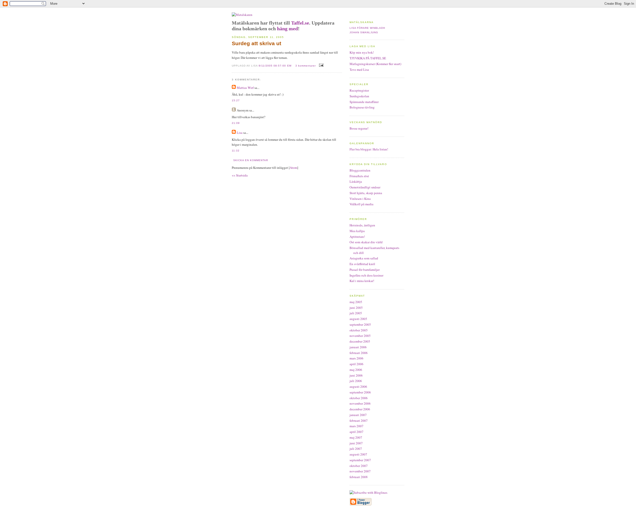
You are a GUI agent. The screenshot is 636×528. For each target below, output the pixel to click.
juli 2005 (356, 313)
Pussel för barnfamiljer (365, 269)
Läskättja (356, 181)
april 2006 (356, 364)
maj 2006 (356, 369)
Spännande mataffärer (364, 102)
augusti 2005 (358, 319)
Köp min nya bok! (362, 52)
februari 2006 (359, 353)
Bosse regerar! (359, 128)
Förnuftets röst (359, 176)
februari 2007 (359, 420)
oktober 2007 (359, 465)
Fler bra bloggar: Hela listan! (369, 149)
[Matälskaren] (242, 14)
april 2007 (356, 431)
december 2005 (360, 341)
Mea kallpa (357, 231)
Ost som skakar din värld (366, 242)
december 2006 (360, 409)
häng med (287, 28)
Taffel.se (300, 23)
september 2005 (360, 324)
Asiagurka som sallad (364, 258)
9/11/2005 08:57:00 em (275, 65)
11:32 (235, 150)
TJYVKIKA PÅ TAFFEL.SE (368, 58)
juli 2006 (356, 381)
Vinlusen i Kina (360, 198)
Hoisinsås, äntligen (362, 225)
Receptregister (359, 90)
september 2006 (360, 392)
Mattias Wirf (245, 87)
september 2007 (360, 460)
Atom (293, 167)
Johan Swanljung (364, 32)
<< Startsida (240, 175)
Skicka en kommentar (250, 160)
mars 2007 (356, 426)
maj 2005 (356, 302)
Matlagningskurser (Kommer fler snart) (375, 64)
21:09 (236, 123)
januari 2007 (358, 415)
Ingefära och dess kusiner (366, 275)
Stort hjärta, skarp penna (366, 193)
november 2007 (360, 471)
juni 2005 (356, 307)
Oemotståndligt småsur (365, 187)
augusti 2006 (358, 386)
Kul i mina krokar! (362, 281)
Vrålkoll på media (361, 204)
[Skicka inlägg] (321, 65)
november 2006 (360, 403)
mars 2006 (356, 358)
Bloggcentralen (360, 170)
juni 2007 (356, 443)
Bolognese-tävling (362, 107)
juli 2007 (356, 448)
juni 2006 (356, 375)
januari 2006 (358, 347)
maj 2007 (356, 437)
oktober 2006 (359, 398)
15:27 (236, 100)
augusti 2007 (358, 454)
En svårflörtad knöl (362, 264)
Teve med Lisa (359, 69)
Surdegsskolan (359, 96)
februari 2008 (359, 477)
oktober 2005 (359, 330)
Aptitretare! (357, 236)
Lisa (239, 132)
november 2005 (360, 335)
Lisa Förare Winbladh (367, 28)
